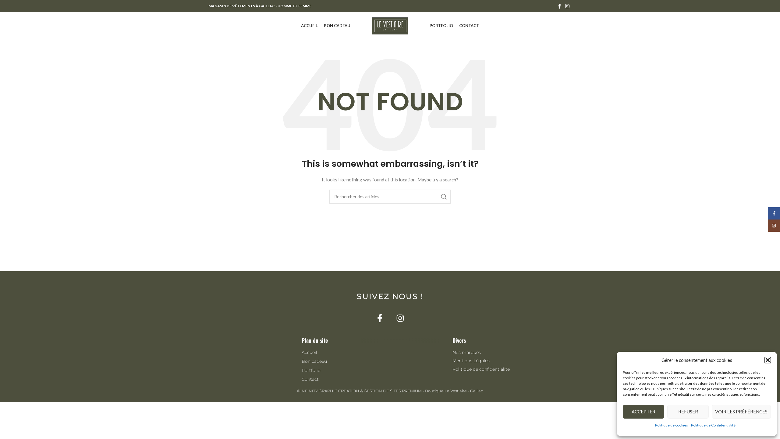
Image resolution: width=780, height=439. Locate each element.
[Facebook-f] (380, 318)
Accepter (643, 411)
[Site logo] (390, 25)
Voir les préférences (741, 411)
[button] (768, 360)
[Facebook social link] (559, 6)
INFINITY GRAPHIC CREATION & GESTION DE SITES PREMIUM (361, 390)
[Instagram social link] (567, 6)
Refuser (688, 411)
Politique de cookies (671, 425)
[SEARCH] (444, 197)
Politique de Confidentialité (713, 425)
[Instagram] (400, 318)
